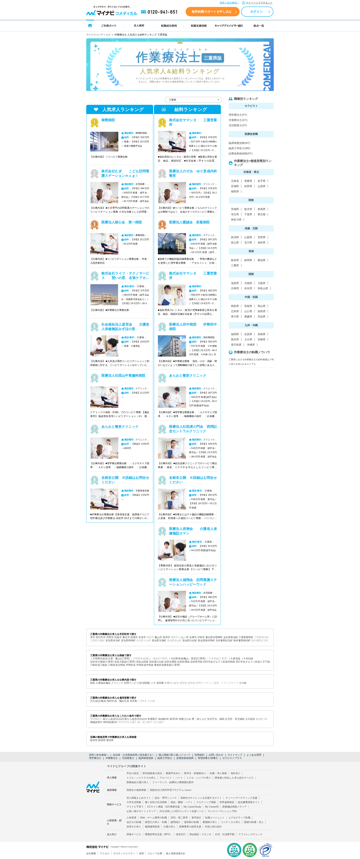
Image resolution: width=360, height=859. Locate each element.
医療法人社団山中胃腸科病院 (123, 375)
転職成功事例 (169, 25)
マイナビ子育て (135, 806)
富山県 (235, 242)
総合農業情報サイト (249, 802)
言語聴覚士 (128, 758)
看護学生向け (173, 773)
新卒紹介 (196, 817)
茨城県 (235, 209)
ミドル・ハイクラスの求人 (141, 777)
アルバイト (166, 777)
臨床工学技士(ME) (239, 148)
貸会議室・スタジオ (200, 834)
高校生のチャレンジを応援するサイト (201, 797)
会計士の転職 (134, 822)
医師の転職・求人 (254, 822)
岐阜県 (235, 260)
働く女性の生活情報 (156, 802)
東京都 (262, 214)
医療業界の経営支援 (190, 826)
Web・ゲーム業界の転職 (153, 817)
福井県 (262, 242)
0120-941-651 (159, 12)
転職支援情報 (199, 25)
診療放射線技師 (185, 758)
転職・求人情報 (218, 773)
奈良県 (248, 288)
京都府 (248, 283)
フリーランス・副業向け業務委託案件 (173, 782)
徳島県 (262, 311)
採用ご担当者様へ (229, 2)
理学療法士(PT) (238, 114)
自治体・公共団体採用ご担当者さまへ (133, 754)
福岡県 (235, 334)
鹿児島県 (236, 344)
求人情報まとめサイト (139, 797)
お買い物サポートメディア (141, 811)
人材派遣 (131, 817)
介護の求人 (169, 826)
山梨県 (248, 237)
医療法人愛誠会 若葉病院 (189, 222)
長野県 (262, 237)
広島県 (235, 311)
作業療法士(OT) (238, 120)
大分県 (248, 339)
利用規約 (199, 754)
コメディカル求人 (230, 822)
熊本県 (235, 339)
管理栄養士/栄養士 (208, 758)
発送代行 (181, 834)
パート (179, 777)
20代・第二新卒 (179, 817)
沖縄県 (251, 344)
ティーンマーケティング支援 (241, 797)
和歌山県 (263, 288)
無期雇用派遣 (152, 826)
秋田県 (248, 186)
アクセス (105, 853)
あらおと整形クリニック (120, 426)
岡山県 (262, 305)
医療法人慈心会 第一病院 (121, 222)
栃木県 (248, 209)
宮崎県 (262, 339)
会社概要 (91, 853)
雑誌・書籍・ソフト (182, 802)
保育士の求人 (134, 826)
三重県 (235, 265)
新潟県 (235, 237)
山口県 (248, 311)
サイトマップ (235, 754)
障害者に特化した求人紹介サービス (234, 777)
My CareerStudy (192, 806)
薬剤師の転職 (191, 822)
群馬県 (262, 209)
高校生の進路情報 (136, 790)
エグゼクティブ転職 (239, 817)
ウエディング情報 (206, 802)
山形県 (262, 186)
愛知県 (262, 260)
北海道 (235, 180)
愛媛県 (248, 316)
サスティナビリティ (124, 853)
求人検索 (139, 25)
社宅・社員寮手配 (225, 834)
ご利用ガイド (109, 25)
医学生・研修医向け (195, 773)
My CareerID (212, 806)
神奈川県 (236, 219)
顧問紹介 (175, 822)
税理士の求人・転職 (156, 822)
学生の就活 (133, 773)
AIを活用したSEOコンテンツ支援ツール (182, 811)
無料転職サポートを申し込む (212, 11)
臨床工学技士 (165, 758)
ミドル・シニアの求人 (199, 777)
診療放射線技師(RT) (241, 153)
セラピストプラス (232, 758)
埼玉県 (235, 214)
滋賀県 (235, 283)
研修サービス (134, 834)
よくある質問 (254, 754)
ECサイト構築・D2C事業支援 (163, 806)
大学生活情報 (134, 802)
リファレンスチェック (250, 834)
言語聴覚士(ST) (238, 125)
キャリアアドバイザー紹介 (229, 25)
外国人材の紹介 (213, 826)
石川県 (248, 242)
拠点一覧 (259, 25)
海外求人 (235, 773)
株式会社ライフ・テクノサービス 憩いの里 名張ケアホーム (125, 277)
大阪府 (262, 283)
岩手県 (262, 180)
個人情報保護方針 (175, 853)
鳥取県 (235, 305)
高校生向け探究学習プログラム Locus (170, 790)
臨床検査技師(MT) (239, 142)
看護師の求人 (209, 822)
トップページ (90, 25)
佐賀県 (248, 334)
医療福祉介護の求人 (137, 782)
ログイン (256, 11)
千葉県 (248, 214)
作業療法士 (112, 758)
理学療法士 (95, 758)
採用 (141, 853)
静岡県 (248, 260)
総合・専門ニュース (166, 797)
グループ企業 (155, 853)
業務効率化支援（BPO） (158, 834)
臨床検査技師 (146, 758)
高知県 (262, 316)
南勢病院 (108, 120)
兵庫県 (235, 288)
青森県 (248, 180)
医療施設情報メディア (234, 806)
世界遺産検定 (227, 802)
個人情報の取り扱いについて (174, 754)
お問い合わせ (216, 754)
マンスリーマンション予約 (222, 811)
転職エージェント (215, 817)
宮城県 (235, 186)
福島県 (235, 191)
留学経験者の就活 (152, 773)
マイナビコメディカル (98, 34)
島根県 (248, 305)
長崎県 (262, 334)
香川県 (235, 316)
